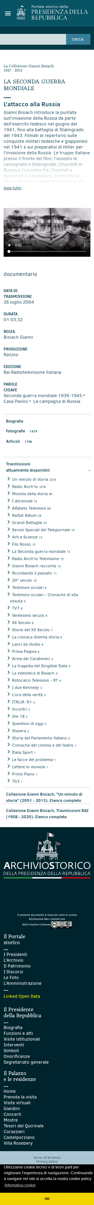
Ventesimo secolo (29, 615)
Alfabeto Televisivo (31, 508)
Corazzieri (14, 1132)
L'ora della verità (29, 695)
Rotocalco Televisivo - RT (36, 680)
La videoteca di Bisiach (34, 673)
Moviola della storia (32, 494)
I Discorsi (13, 972)
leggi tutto (12, 188)
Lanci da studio (27, 644)
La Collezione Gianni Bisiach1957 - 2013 (29, 68)
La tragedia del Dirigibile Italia (41, 666)
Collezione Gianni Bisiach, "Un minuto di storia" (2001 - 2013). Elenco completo (44, 797)
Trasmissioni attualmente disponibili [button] (48, 467)
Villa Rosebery (18, 1143)
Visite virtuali (17, 1103)
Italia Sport (24, 752)
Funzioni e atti (18, 1033)
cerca (77, 39)
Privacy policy (47, 1161)
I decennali (24, 501)
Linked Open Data (22, 996)
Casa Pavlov (16, 401)
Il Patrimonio (17, 966)
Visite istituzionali (22, 1039)
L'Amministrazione (22, 983)
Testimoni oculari (29, 587)
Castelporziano (19, 1137)
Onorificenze (17, 1056)
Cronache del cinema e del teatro (44, 745)
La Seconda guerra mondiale (41, 551)
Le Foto (11, 977)
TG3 (17, 781)
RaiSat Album (26, 515)
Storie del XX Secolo (32, 630)
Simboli (11, 1051)
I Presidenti (15, 954)
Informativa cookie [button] (20, 1185)
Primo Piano (24, 774)
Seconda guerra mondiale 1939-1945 (43, 396)
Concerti (12, 1114)
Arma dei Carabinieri (32, 659)
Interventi (14, 1045)
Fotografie (21, 431)
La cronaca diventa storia (37, 637)
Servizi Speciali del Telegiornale (43, 530)
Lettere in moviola (30, 767)
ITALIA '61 (23, 702)
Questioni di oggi (29, 723)
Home (10, 1091)
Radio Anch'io (29, 486)
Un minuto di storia (34, 479)
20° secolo (24, 580)
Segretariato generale (26, 1062)
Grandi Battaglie (29, 522)
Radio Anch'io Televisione (38, 559)
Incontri (21, 709)
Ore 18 (19, 716)
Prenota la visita (20, 1097)
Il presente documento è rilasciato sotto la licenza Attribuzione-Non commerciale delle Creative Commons (47, 919)
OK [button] (47, 1199)
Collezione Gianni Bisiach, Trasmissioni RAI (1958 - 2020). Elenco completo (47, 814)
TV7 (17, 608)
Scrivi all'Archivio (47, 1157)
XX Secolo (23, 622)
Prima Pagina (25, 651)
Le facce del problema (34, 759)
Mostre (11, 1120)
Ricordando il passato (34, 573)
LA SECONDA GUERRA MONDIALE (35, 85)
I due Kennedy (27, 687)
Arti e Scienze (27, 537)
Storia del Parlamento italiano (41, 738)
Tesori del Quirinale (24, 1126)
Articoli (19, 441)
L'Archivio (13, 960)
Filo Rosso (23, 544)
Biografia (14, 421)
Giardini (12, 1108)
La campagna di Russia (56, 401)
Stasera (20, 731)
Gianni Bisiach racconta (36, 566)
